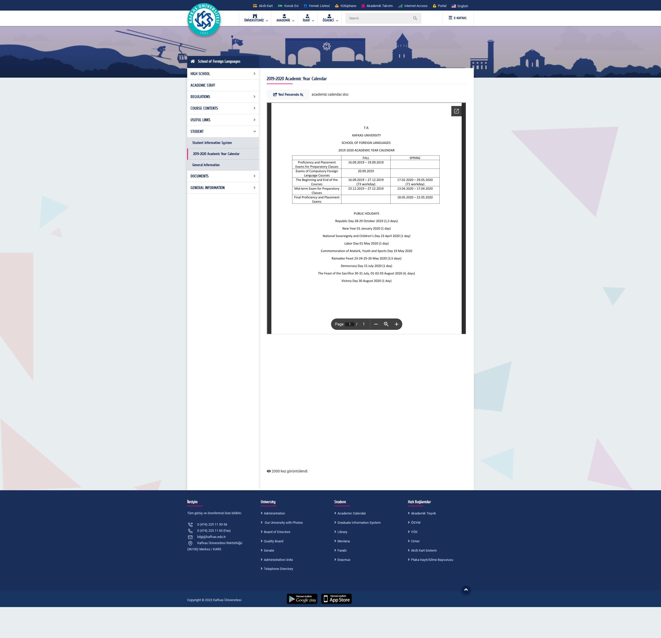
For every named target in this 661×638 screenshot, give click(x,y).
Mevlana (343, 541)
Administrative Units (278, 560)
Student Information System (212, 143)
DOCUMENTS (200, 176)
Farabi (342, 550)
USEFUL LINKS (200, 120)
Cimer (415, 541)
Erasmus (343, 560)
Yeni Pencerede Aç (290, 94)
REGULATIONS (200, 96)
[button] (460, 5)
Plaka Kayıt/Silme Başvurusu (432, 560)
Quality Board (273, 541)
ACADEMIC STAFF (203, 85)
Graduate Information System (359, 523)
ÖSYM (415, 523)
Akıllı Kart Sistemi (424, 550)
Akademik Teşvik (423, 513)
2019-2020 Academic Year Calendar (216, 154)
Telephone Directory (278, 569)
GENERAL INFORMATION (208, 187)
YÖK (414, 532)
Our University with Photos (283, 523)
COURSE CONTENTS (204, 108)
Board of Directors (277, 532)
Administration (274, 513)
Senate (269, 550)
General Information (206, 165)
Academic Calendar (351, 513)
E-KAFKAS (460, 18)
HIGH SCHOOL (200, 73)
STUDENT (197, 131)
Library (342, 532)
